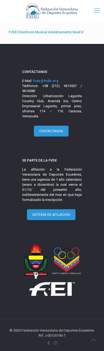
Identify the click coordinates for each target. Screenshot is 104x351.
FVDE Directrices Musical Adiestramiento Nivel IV (46, 32)
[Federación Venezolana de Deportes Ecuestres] (52, 11)
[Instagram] (55, 343)
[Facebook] (48, 343)
